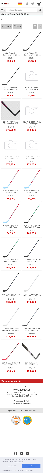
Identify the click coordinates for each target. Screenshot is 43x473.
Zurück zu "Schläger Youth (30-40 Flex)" (15, 14)
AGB (20, 410)
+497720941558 (22, 389)
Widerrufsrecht (30, 410)
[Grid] (35, 26)
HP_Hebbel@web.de (22, 403)
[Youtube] (28, 454)
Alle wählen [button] (31, 466)
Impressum (11, 410)
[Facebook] (16, 454)
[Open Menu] (3, 10)
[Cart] (39, 3)
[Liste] (40, 26)
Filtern (18, 26)
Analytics (30, 470)
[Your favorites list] (32, 3)
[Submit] (40, 10)
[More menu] (27, 3)
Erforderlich (20, 470)
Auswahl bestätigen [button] (12, 466)
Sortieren (7, 26)
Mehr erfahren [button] (18, 461)
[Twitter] (22, 454)
